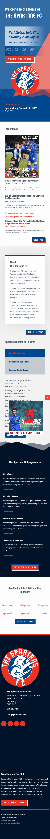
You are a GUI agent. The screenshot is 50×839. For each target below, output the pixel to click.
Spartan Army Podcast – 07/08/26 (21, 108)
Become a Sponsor (25, 621)
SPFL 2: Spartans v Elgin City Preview (21, 180)
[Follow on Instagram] (16, 723)
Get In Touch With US (25, 567)
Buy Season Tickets (14, 802)
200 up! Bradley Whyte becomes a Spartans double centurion (24, 197)
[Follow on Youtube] (22, 723)
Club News (38, 240)
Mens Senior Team (17, 353)
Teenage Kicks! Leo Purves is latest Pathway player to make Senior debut (25, 222)
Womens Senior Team (18, 370)
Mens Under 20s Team (19, 361)
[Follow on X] (4, 723)
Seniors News (20, 184)
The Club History (35, 332)
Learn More (8, 489)
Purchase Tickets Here (19, 59)
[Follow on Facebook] (10, 723)
